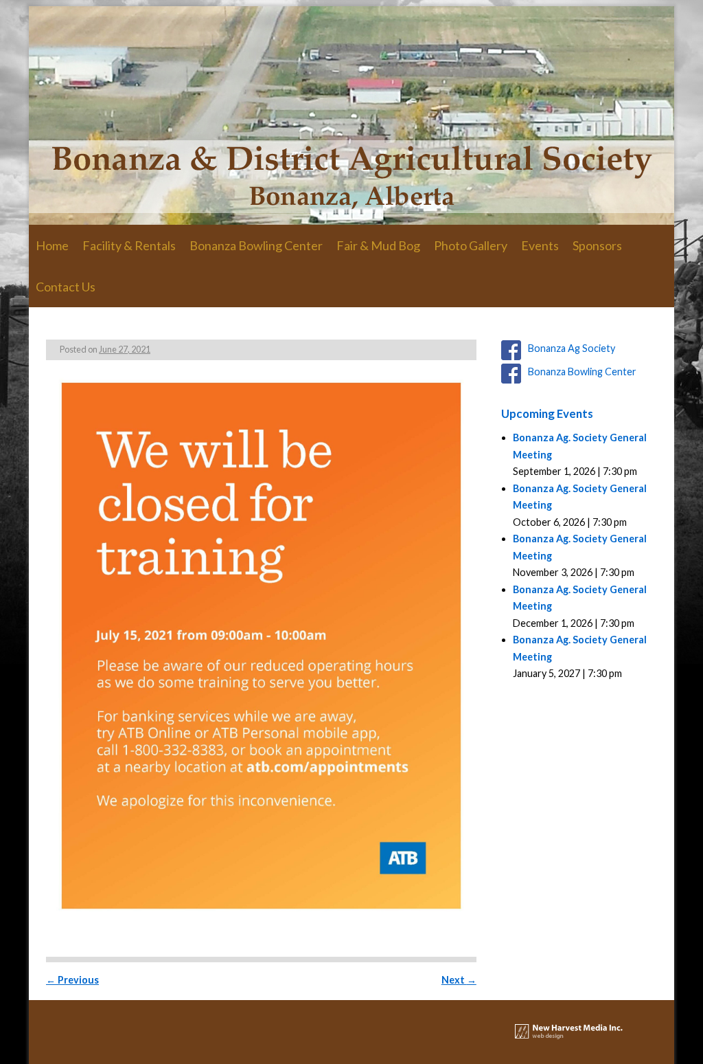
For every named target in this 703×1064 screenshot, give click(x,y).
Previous (72, 980)
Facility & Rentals (129, 245)
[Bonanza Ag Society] (351, 115)
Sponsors (597, 245)
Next (458, 980)
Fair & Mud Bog (378, 245)
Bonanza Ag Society (571, 348)
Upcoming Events (547, 413)
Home (52, 245)
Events (540, 245)
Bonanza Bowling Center (256, 245)
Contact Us (65, 286)
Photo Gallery (470, 245)
